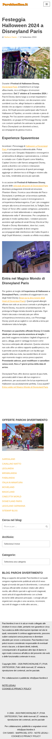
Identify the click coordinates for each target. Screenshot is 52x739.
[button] (46, 4)
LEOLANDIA (8, 468)
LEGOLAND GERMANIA (13, 506)
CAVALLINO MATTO (11, 464)
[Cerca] (47, 526)
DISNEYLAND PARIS (12, 501)
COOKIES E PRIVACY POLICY (16, 688)
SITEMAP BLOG (10, 510)
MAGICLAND (8, 492)
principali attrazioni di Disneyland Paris (30, 186)
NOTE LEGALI (9, 685)
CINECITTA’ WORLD (11, 496)
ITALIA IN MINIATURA (12, 482)
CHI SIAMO (8, 733)
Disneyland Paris (9, 87)
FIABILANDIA (8, 478)
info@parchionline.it (26, 729)
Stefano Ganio (10, 37)
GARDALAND (8, 459)
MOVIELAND (8, 487)
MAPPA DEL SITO (24, 733)
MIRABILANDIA (9, 473)
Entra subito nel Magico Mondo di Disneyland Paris (25, 387)
